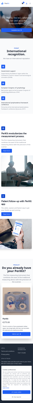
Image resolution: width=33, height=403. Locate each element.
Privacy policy (5, 354)
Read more (6, 151)
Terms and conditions (7, 351)
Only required (17, 397)
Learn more (6, 388)
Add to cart (15, 334)
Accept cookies (17, 392)
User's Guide (22, 353)
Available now (15, 30)
